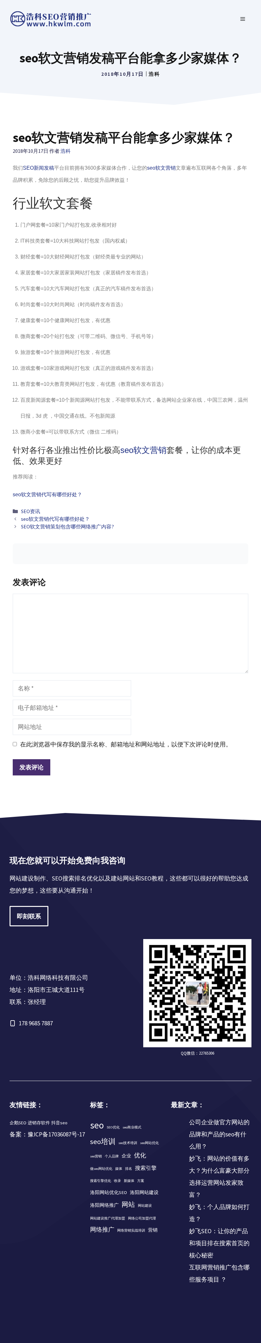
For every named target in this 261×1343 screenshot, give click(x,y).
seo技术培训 (127, 1143)
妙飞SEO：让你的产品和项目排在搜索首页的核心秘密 (219, 1243)
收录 (117, 1181)
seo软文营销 (161, 168)
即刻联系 (29, 916)
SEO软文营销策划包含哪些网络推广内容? (67, 526)
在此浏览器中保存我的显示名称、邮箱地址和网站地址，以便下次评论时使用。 (126, 744)
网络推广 (102, 1229)
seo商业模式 (132, 1127)
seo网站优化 (149, 1143)
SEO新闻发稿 (38, 168)
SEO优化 (113, 1127)
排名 (128, 1169)
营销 (153, 1230)
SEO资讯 (30, 511)
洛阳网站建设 (144, 1192)
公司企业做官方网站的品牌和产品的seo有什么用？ (219, 1134)
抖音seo (59, 1123)
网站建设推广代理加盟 (107, 1218)
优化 (140, 1155)
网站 (128, 1204)
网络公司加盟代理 (142, 1218)
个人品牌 (112, 1156)
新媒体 (129, 1181)
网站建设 (145, 1206)
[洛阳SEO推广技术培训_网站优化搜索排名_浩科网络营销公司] (51, 18)
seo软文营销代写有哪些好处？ (47, 494)
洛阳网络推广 (104, 1205)
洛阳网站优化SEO (108, 1192)
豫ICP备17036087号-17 (56, 1134)
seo (97, 1125)
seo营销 (96, 1156)
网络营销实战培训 (131, 1230)
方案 (140, 1181)
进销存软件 (39, 1123)
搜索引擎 (146, 1167)
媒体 (118, 1169)
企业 (126, 1156)
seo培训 (103, 1141)
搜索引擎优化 (100, 1181)
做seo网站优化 (101, 1169)
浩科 (154, 74)
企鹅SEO (18, 1123)
